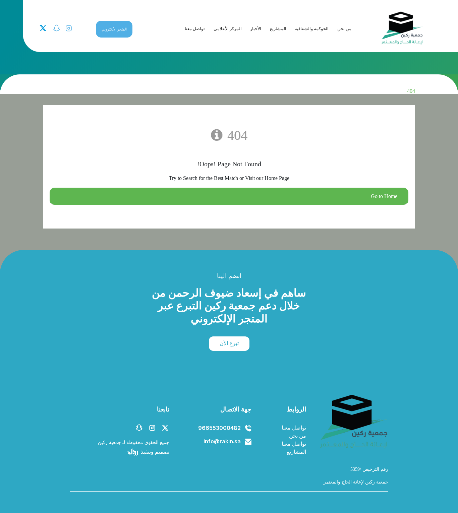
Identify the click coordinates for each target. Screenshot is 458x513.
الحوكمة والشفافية (312, 28)
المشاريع (278, 28)
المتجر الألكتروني (114, 29)
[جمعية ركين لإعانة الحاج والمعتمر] (401, 28)
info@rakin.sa (222, 441)
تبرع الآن (229, 343)
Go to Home (384, 196)
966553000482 (219, 428)
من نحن (344, 28)
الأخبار (255, 28)
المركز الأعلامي (228, 28)
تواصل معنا (195, 28)
